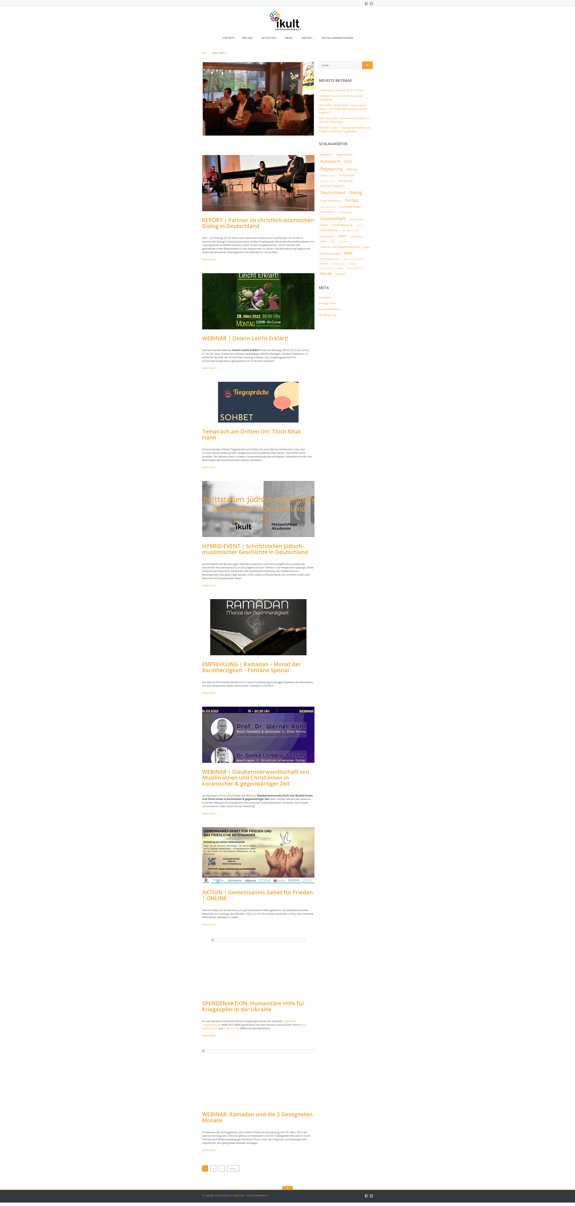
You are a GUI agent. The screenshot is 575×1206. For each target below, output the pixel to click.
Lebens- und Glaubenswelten (340, 247)
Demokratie (345, 181)
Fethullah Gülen (350, 207)
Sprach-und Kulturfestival (353, 259)
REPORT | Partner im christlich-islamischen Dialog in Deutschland (258, 223)
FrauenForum (327, 212)
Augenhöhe (344, 154)
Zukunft (340, 274)
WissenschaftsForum (355, 268)
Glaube (324, 225)
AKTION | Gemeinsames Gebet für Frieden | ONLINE (257, 895)
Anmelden (325, 297)
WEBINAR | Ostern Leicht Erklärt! (245, 338)
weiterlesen (210, 259)
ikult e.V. (359, 225)
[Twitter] (371, 3)
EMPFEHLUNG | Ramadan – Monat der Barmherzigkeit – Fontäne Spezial (251, 667)
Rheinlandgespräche (329, 259)
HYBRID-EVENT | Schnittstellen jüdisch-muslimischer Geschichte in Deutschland (255, 549)
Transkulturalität (338, 264)
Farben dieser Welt (327, 207)
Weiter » (233, 1168)
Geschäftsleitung (345, 212)
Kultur (332, 242)
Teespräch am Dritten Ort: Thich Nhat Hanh (251, 434)
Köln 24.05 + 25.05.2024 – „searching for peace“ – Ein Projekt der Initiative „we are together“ (343, 108)
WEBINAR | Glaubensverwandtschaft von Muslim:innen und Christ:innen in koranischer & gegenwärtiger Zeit (255, 777)
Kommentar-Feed (329, 309)
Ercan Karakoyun (330, 200)
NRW (348, 253)
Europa (351, 200)
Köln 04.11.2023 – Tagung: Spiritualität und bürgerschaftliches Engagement (345, 129)
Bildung (351, 169)
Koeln (323, 241)
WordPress (263, 1195)
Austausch (330, 161)
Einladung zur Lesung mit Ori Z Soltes (341, 90)
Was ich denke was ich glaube (331, 268)
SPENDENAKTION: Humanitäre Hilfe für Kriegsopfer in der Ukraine (253, 1006)
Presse (288, 37)
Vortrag (352, 263)
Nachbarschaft (330, 254)
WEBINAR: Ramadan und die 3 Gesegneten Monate (257, 1117)
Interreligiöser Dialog (350, 230)
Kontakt (307, 37)
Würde (326, 273)
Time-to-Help (232, 1028)
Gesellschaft (332, 219)
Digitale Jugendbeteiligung (337, 37)
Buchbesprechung (327, 176)
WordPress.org (327, 315)
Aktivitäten (269, 37)
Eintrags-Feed (327, 303)
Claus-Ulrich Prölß (327, 181)
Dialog (355, 192)
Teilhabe (324, 263)
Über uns (247, 37)
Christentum (346, 175)
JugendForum (356, 236)
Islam (342, 236)
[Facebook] (366, 3)
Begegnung (331, 168)
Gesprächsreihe (356, 219)
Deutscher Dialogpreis (332, 186)
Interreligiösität (327, 236)
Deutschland (332, 192)
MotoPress (238, 1195)
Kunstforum (344, 242)
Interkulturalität (329, 230)
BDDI (348, 161)
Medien (367, 247)
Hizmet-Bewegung (342, 225)
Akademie (326, 154)
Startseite (228, 37)
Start (204, 52)
